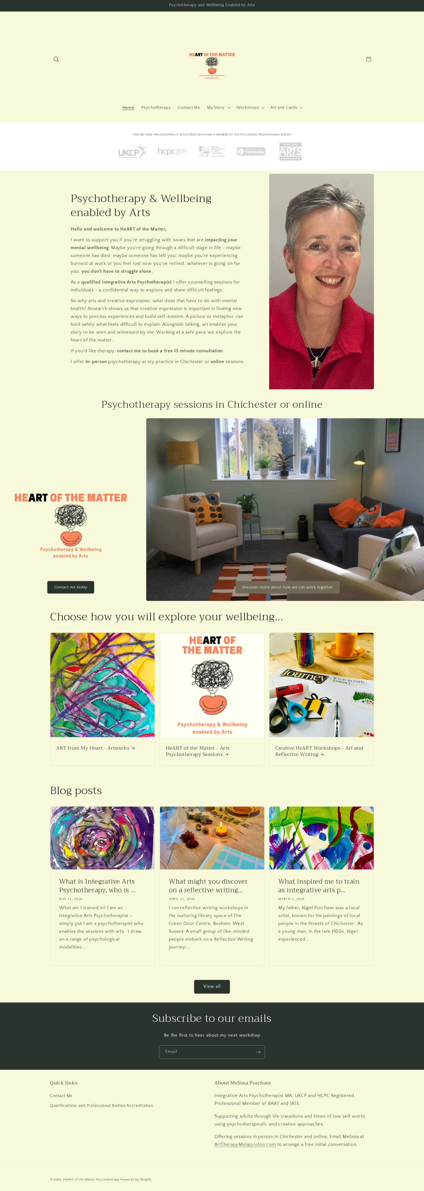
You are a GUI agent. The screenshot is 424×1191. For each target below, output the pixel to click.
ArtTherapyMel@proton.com (245, 1144)
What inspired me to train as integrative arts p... (319, 885)
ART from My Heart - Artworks (92, 748)
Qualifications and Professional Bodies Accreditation (101, 1105)
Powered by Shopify (136, 1179)
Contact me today (70, 587)
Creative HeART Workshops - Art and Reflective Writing (319, 751)
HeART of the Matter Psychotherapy (91, 1179)
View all (212, 986)
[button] (56, 59)
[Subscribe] (258, 1052)
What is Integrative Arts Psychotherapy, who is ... (97, 885)
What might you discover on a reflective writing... (208, 885)
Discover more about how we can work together (287, 587)
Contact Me (61, 1096)
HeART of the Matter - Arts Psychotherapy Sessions (198, 751)
